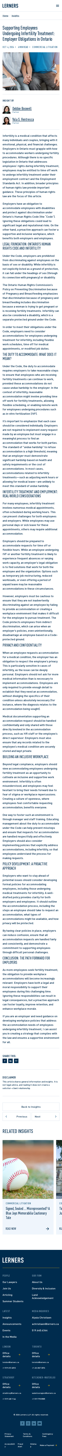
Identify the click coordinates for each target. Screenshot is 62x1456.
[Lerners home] (10, 6)
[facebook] (22, 1423)
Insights (15, 15)
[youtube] (39, 1423)
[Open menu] (57, 6)
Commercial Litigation (44, 47)
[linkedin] (34, 1423)
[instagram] (28, 1423)
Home (5, 15)
